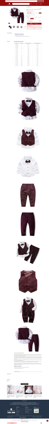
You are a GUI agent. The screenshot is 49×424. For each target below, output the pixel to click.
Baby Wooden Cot (34, 402)
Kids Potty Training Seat (20, 404)
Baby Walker (25, 402)
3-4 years (32, 17)
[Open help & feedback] (47, 421)
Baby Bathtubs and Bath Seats (13, 404)
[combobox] (20, 4)
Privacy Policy (26, 408)
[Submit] (13, 4)
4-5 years (36, 17)
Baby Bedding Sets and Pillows (35, 404)
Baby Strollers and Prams (15, 402)
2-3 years (28, 17)
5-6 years (39, 17)
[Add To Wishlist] (39, 8)
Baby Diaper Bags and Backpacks (27, 404)
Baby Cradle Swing (29, 402)
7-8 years (32, 18)
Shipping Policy (27, 411)
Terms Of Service (27, 412)
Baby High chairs (21, 402)
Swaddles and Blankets (24, 405)
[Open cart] (41, 423)
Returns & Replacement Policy (28, 409)
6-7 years (28, 18)
